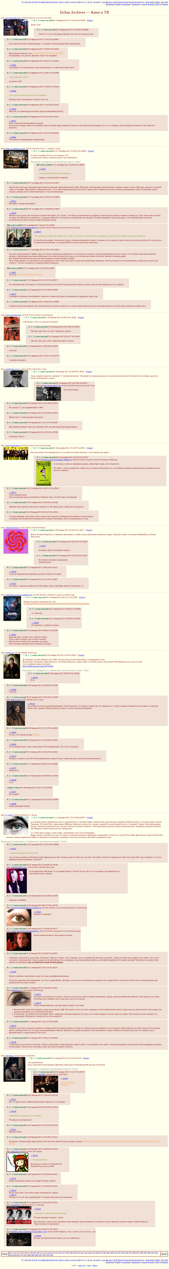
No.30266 (54, 764)
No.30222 (54, 1202)
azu (110, 2)
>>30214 (12, 1190)
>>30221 (12, 584)
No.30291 (77, 618)
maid (43, 2)
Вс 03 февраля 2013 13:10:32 (28, 39)
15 (56, 1253)
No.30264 (54, 1038)
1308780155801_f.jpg (18, 867)
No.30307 (54, 579)
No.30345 (54, 512)
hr (36, 2)
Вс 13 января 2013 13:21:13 (28, 1021)
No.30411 (55, 105)
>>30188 (12, 690)
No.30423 (55, 133)
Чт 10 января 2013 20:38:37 (28, 1229)
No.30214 (54, 1149)
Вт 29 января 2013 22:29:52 (28, 432)
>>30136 (64, 1078)
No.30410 (55, 87)
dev (162, 2)
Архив (144, 4)
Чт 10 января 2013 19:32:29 (28, 752)
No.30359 (54, 290)
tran (79, 2)
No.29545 (55, 488)
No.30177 (54, 929)
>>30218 (12, 572)
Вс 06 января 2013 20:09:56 (50, 673)
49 (33, 1255)
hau (119, 2)
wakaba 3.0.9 (81, 1265)
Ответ (89, 20)
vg (91, 2)
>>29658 (12, 732)
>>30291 (12, 635)
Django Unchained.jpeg (13, 315)
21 (78, 1253)
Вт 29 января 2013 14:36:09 (55, 372)
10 (38, 1253)
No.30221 (54, 567)
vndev (157, 2)
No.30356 (54, 422)
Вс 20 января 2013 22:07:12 (25, 788)
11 (41, 1253)
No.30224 (54, 752)
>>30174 (12, 756)
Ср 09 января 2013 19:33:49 (28, 1137)
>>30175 (12, 768)
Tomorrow (136, 4)
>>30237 (12, 1026)
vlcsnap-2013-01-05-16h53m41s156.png (25, 931)
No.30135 (77, 1058)
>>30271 (12, 294)
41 (153, 1253)
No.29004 (82, 151)
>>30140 (37, 912)
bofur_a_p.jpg (15, 700)
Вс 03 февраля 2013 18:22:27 (28, 61)
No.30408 (55, 73)
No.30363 (75, 327)
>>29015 (42, 169)
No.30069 (55, 844)
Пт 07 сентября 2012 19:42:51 (26, 225)
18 (67, 1253)
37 (138, 1253)
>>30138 (12, 1111)
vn (143, 2)
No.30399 (81, 20)
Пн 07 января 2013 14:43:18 (28, 697)
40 (149, 1253)
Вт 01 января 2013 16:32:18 (52, 1058)
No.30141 (54, 1107)
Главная (164, 4)
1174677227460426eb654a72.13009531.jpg (26, 908)
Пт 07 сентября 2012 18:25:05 (56, 165)
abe (107, 2)
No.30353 (83, 383)
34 (127, 1253)
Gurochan (126, 4)
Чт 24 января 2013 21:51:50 (28, 579)
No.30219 (83, 555)
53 (48, 1255)
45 (18, 1255)
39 (145, 1253)
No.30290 (77, 609)
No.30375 (55, 356)
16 (60, 1253)
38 (142, 1253)
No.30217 (80, 530)
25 (93, 1253)
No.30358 (54, 432)
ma (126, 2)
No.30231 (54, 967)
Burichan (109, 4)
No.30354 (54, 403)
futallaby (94, 1265)
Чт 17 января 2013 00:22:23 (28, 764)
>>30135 (34, 1155)
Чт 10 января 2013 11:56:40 (28, 1186)
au (95, 2)
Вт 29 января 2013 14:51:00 (58, 383)
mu (53, 2)
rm (132, 2)
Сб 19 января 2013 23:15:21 (28, 280)
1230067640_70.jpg (12, 369)
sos (135, 2)
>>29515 (12, 493)
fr (32, 2)
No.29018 (56, 197)
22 (82, 1253)
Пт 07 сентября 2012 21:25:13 (29, 250)
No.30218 (83, 542)
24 (90, 1253)
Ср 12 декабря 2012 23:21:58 (55, 817)
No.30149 (54, 896)
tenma (152, 2)
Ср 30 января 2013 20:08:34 (47, 317)
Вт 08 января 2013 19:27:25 (28, 728)
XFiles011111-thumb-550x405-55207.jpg (24, 228)
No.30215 (54, 1174)
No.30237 (54, 988)
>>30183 (34, 678)
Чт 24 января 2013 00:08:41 (28, 630)
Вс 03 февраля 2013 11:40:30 (55, 20)
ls (124, 2)
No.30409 (55, 302)
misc (147, 2)
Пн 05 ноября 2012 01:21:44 (46, 655)
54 (51, 1255)
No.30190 (54, 697)
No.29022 (56, 250)
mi (51, 2)
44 (14, 1255)
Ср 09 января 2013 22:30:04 (28, 1174)
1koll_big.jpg (15, 1151)
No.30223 (54, 953)
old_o (62, 2)
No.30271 (54, 280)
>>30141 (12, 1129)
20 (75, 1253)
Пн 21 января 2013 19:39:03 (51, 618)
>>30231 (37, 994)
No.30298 (54, 630)
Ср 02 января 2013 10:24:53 (28, 1125)
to (141, 2)
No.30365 (54, 346)
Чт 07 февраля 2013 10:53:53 (28, 133)
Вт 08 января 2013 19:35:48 (28, 740)
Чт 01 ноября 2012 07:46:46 (28, 502)
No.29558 (54, 502)
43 (11, 1255)
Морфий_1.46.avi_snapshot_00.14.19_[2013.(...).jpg (29, 1232)
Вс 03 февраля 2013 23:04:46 (28, 302)
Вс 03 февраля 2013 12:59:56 (58, 30)
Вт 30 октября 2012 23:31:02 (58, 457)
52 (44, 1255)
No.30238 (54, 1021)
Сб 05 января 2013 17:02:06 (28, 929)
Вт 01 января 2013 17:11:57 (55, 1072)
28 (104, 1253)
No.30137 (80, 1072)
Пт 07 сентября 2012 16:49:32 (56, 151)
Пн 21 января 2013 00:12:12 (47, 597)
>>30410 (12, 109)
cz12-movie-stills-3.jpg (13, 18)
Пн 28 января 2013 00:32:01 (28, 512)
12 (45, 1253)
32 (119, 1253)
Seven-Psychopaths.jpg (13, 445)
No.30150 (54, 905)
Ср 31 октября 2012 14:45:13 (28, 488)
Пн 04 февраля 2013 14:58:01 (29, 87)
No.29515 (81, 448)
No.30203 (54, 728)
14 (52, 1253)
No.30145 (54, 1125)
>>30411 (12, 121)
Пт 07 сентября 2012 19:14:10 (29, 183)
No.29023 (51, 268)
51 (40, 1255)
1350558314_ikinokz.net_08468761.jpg (18, 595)
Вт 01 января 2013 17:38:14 (28, 1095)
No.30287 (73, 597)
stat (166, 2)
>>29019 (37, 232)
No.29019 (56, 209)
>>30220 (37, 1236)
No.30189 (54, 685)
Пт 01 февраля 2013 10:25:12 (28, 356)
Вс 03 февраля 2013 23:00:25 (28, 73)
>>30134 (31, 704)
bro (30, 2)
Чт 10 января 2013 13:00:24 (28, 567)
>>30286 (12, 804)
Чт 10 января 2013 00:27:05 (58, 542)
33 (123, 1253)
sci (72, 2)
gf (34, 2)
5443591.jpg (9, 653)
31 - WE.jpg (9, 815)
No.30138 (54, 1095)
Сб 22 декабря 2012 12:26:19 (28, 844)
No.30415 (55, 117)
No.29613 (73, 655)
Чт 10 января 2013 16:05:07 (28, 953)
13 (49, 1253)
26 (97, 1253)
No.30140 (54, 865)
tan (138, 2)
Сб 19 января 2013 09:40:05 (28, 776)
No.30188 (75, 673)
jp (122, 2)
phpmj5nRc (9, 1056)
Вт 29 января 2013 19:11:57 (28, 422)
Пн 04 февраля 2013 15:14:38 (29, 105)
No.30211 (54, 1137)
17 (64, 1253)
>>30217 (42, 546)
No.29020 (51, 225)
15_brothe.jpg (15, 1205)
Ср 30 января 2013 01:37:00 (28, 290)
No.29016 (80, 165)
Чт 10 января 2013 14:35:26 (28, 1202)
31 (116, 1253)
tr (99, 2)
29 (108, 1253)
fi (116, 2)
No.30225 (54, 1229)
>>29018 (12, 213)
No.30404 (55, 61)
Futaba (118, 4)
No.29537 (84, 457)
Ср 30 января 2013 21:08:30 (28, 346)
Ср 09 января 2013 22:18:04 (28, 1149)
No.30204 (54, 740)
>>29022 (12, 272)
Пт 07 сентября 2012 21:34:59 (26, 268)
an (25, 2)
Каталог (151, 4)
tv (82, 2)
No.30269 (54, 776)
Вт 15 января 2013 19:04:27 (28, 1038)
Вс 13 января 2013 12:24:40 (28, 988)
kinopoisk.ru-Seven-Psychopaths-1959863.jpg (56, 460)
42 (156, 1253)
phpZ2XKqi (41, 1074)
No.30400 (84, 30)
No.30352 (80, 372)
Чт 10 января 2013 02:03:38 (58, 555)
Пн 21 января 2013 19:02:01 (51, 609)
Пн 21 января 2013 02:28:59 (28, 799)
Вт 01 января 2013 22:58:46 (28, 865)
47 (25, 1255)
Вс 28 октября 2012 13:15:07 (55, 448)
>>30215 (12, 1195)
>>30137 (12, 1099)
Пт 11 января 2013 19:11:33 (28, 967)
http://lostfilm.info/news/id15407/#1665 (38, 666)
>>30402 (12, 65)
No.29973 (81, 817)
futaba (89, 1265)
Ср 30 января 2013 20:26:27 (50, 336)
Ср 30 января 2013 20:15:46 (50, 327)
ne (56, 2)
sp (75, 2)
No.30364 (75, 336)
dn (115, 2)
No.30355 (54, 413)
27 (101, 1253)
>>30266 (12, 780)
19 (71, 1253)
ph (67, 2)
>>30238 (12, 1042)
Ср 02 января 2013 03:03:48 (28, 1107)
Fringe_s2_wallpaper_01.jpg (15, 148)
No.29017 (56, 183)
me (129, 2)
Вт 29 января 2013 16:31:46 (28, 413)
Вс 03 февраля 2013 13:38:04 (28, 49)
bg (89, 2)
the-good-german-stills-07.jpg (51, 386)
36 (134, 1253)
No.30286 (48, 788)
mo (97, 2)
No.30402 (55, 49)
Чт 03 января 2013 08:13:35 (28, 905)
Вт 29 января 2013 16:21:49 (28, 403)
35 (130, 1253)
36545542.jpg (15, 990)
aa (104, 2)
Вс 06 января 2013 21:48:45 (28, 685)
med (47, 2)
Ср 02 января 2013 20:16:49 (28, 896)
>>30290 (35, 623)
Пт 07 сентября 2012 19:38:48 (29, 209)
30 (112, 1253)
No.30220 (53, 1186)
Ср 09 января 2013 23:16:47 (55, 530)
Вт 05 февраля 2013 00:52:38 (28, 117)
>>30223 (37, 1003)
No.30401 (55, 39)
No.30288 (54, 799)
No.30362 (72, 317)
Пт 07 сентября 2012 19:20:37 (29, 197)
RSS (157, 4)
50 (36, 1255)
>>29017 (12, 201)
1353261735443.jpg (12, 528)
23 (86, 1253)
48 (29, 1255)
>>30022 (12, 849)
